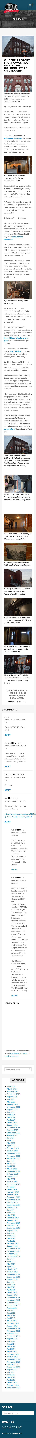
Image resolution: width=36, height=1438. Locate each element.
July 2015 (10, 1310)
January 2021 (12, 1182)
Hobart (22, 693)
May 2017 (11, 1264)
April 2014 (11, 1349)
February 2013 (12, 1385)
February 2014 (12, 1354)
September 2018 (13, 1228)
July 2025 (10, 1099)
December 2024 (13, 1107)
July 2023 (10, 1138)
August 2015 (12, 1308)
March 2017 (11, 1269)
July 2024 (10, 1112)
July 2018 (10, 1233)
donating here (9, 429)
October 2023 (12, 1130)
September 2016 (13, 1277)
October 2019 (12, 1202)
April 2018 (11, 1241)
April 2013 (11, 1380)
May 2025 (11, 1102)
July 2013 (10, 1372)
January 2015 (12, 1326)
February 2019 (12, 1217)
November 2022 (13, 1156)
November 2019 (13, 1199)
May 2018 (11, 1238)
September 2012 (13, 1388)
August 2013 (12, 1369)
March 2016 (11, 1292)
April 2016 (11, 1290)
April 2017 (11, 1266)
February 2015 (12, 1323)
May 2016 (11, 1287)
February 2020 (12, 1192)
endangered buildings (13, 138)
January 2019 (12, 1220)
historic (12, 693)
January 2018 (12, 1246)
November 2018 (13, 1223)
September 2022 (13, 1158)
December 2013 (13, 1359)
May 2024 (11, 1117)
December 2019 (13, 1197)
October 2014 (12, 1333)
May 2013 (11, 1377)
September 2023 (13, 1133)
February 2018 (12, 1243)
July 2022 (10, 1161)
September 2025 (13, 1094)
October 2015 (12, 1303)
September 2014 (13, 1336)
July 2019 (10, 1210)
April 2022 (11, 1166)
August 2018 (12, 1230)
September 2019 (13, 1205)
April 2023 (11, 1145)
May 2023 (11, 1143)
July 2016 (10, 1282)
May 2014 (11, 1346)
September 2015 (13, 1305)
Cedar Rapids (20, 690)
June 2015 (11, 1313)
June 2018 (11, 1236)
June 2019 (11, 1212)
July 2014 (10, 1341)
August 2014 (12, 1339)
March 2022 (11, 1169)
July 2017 (10, 1259)
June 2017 (11, 1261)
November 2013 (13, 1362)
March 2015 (11, 1321)
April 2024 (11, 1120)
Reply (7, 735)
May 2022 (11, 1164)
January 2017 (12, 1272)
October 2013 (12, 1364)
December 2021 (13, 1171)
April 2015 (11, 1318)
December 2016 (13, 1274)
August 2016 (12, 1279)
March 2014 (11, 1351)
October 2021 (12, 1174)
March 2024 (11, 1122)
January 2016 (12, 1295)
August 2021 (12, 1176)
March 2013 (11, 1382)
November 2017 (13, 1251)
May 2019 (11, 1215)
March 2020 (11, 1189)
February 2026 (12, 1091)
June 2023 (11, 1140)
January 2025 (12, 1104)
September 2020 (13, 1184)
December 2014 (13, 1328)
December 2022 (13, 1153)
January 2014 (12, 1357)
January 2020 (12, 1194)
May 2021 (11, 1179)
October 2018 (12, 1225)
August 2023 (12, 1135)
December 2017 (13, 1248)
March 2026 (11, 1089)
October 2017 (12, 1254)
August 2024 (12, 1109)
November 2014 (13, 1331)
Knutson (13, 696)
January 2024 (12, 1125)
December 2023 (13, 1127)
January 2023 (12, 1151)
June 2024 (11, 1115)
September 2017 (13, 1256)
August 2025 (12, 1096)
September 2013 (13, 1367)
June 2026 (11, 1086)
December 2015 (13, 1297)
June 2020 (11, 1187)
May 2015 (11, 1315)
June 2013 (11, 1375)
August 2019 (12, 1207)
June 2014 (11, 1344)
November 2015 (13, 1300)
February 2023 (12, 1148)
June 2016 (11, 1285)
